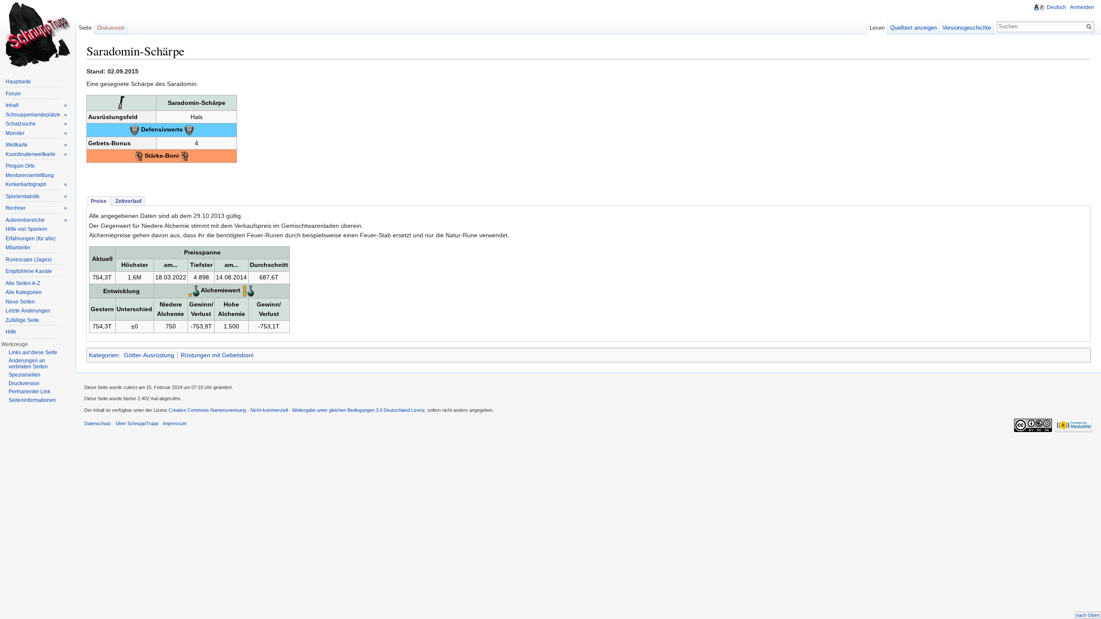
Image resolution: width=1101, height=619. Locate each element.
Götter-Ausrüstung (149, 355)
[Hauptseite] (37, 34)
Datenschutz (97, 423)
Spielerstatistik (36, 196)
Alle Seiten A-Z (23, 283)
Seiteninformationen (32, 400)
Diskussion (111, 28)
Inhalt (36, 105)
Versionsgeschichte (966, 28)
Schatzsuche (36, 124)
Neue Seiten (20, 302)
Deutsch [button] (1056, 7)
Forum (13, 94)
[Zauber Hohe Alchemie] (248, 290)
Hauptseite (18, 82)
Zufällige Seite (22, 320)
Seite (85, 28)
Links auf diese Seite (33, 352)
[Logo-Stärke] (139, 155)
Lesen (877, 28)
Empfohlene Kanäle (29, 271)
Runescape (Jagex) (29, 260)
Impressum (175, 423)
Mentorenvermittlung (30, 175)
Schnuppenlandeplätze (36, 115)
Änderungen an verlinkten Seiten (28, 364)
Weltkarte (36, 145)
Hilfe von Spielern (26, 229)
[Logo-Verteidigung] (134, 129)
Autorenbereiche (36, 220)
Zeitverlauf (127, 201)
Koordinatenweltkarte (36, 154)
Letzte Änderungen (28, 311)
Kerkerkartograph (36, 184)
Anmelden (1082, 7)
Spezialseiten (24, 375)
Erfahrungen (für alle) (30, 239)
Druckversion (24, 383)
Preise (99, 201)
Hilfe (11, 332)
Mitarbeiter (18, 248)
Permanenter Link (29, 392)
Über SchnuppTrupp (137, 423)
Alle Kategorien (24, 292)
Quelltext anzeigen (913, 28)
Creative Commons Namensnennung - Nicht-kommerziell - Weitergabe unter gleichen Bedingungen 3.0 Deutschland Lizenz (297, 410)
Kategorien (104, 355)
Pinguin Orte (20, 166)
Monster (36, 133)
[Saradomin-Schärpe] (121, 102)
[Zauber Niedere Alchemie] (194, 290)
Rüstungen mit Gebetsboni (217, 355)
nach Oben (1087, 615)
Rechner (36, 208)
